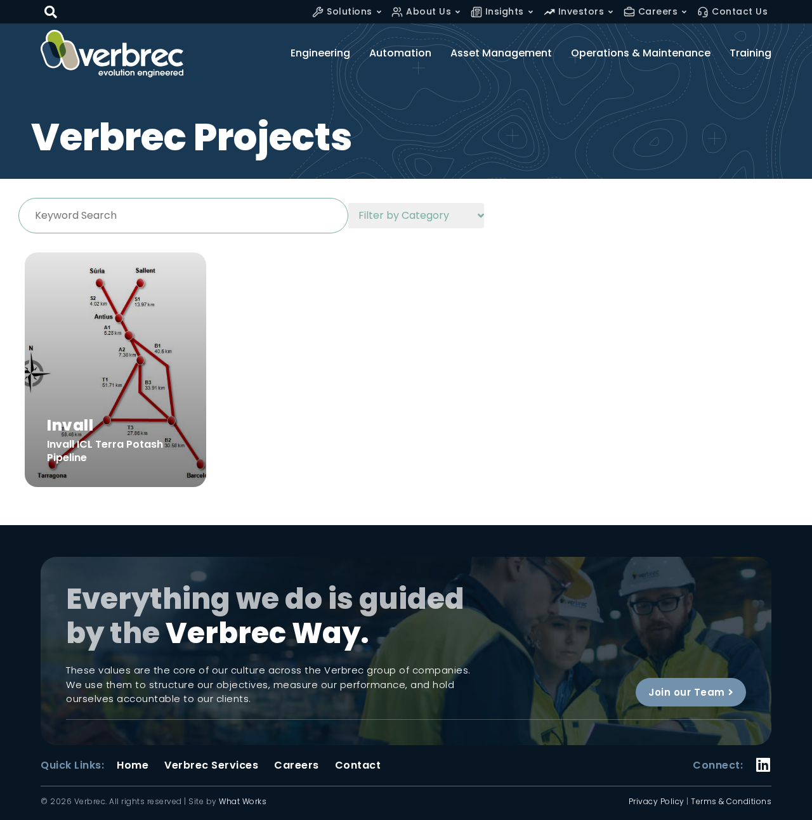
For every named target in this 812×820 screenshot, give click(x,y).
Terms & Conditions (731, 801)
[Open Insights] (530, 11)
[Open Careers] (684, 11)
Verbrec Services (211, 765)
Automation (400, 53)
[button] (51, 11)
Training (750, 53)
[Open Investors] (610, 11)
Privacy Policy (656, 801)
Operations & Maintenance (640, 53)
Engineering (320, 53)
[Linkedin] (763, 757)
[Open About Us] (457, 11)
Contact (358, 765)
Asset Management (501, 53)
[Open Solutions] (379, 11)
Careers (296, 765)
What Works (242, 801)
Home (132, 765)
